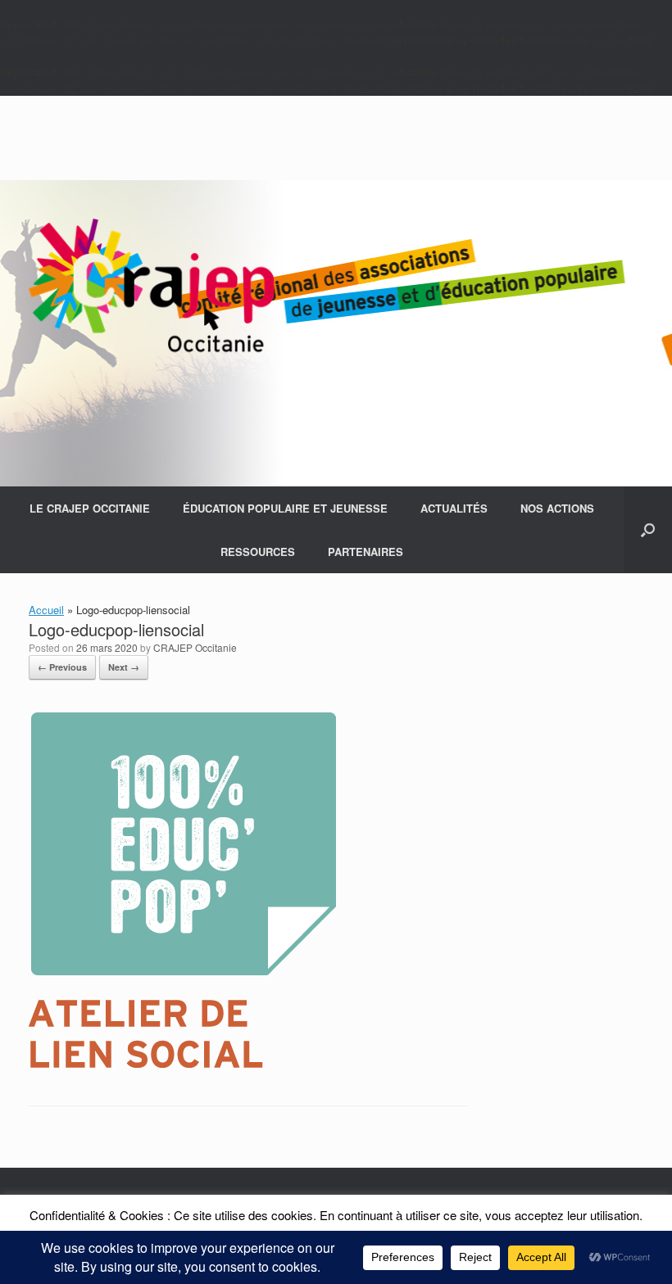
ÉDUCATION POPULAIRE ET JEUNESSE (285, 508)
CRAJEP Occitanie (195, 647)
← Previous (62, 667)
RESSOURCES (257, 551)
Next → (123, 667)
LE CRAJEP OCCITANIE (90, 508)
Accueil (46, 609)
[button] (648, 529)
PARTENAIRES (365, 551)
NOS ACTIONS (557, 508)
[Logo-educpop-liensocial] (182, 1063)
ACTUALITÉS (454, 508)
